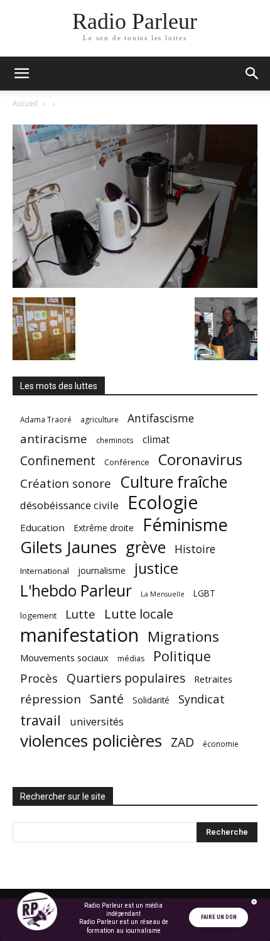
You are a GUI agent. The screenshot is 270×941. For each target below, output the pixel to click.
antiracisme (53, 439)
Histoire (195, 549)
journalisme (102, 570)
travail (40, 720)
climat (156, 439)
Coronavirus (200, 459)
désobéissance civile (69, 505)
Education (42, 527)
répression (50, 699)
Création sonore (65, 483)
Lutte (80, 613)
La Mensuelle (163, 594)
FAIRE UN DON (219, 917)
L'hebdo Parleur (76, 590)
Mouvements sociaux (64, 657)
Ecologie (162, 502)
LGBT (204, 593)
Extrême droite (103, 528)
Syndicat (201, 698)
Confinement (57, 460)
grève (146, 547)
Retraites (213, 679)
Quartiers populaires (126, 678)
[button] (21, 74)
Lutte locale (138, 613)
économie (221, 744)
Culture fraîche (173, 481)
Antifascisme (160, 418)
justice (156, 568)
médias (130, 658)
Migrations (183, 636)
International (44, 570)
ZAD (182, 742)
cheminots (115, 440)
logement (38, 615)
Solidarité (151, 700)
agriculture (99, 419)
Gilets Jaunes (68, 547)
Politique (182, 656)
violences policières (91, 740)
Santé (107, 698)
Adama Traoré (46, 419)
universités (97, 721)
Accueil (25, 103)
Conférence (126, 462)
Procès (39, 678)
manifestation (79, 635)
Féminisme (185, 524)
